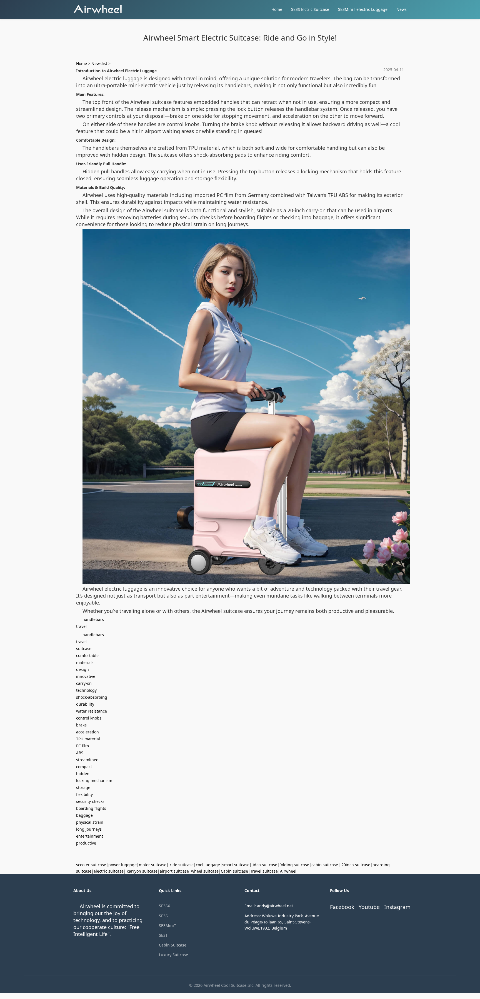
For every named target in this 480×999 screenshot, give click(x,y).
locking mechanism (94, 780)
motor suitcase (152, 864)
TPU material (88, 738)
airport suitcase (174, 871)
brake (81, 725)
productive (86, 843)
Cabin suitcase (234, 871)
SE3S (163, 915)
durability (85, 704)
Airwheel (288, 871)
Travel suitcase (264, 871)
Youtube (369, 907)
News (401, 9)
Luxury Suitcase (173, 954)
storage (83, 787)
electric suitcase (109, 871)
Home (276, 9)
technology (86, 690)
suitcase (83, 648)
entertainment (89, 836)
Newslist (99, 63)
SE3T (163, 935)
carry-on (84, 683)
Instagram (397, 907)
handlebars (93, 619)
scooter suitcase (91, 864)
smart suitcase (235, 864)
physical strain (89, 822)
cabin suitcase (324, 864)
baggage (84, 815)
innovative (85, 676)
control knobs (88, 718)
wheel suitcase (205, 871)
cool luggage (208, 864)
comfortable (87, 655)
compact (84, 766)
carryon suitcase (142, 871)
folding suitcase (294, 864)
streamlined (87, 759)
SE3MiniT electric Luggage (363, 9)
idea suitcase (265, 864)
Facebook (342, 907)
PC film (82, 745)
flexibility (84, 794)
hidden (82, 773)
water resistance (91, 711)
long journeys (89, 829)
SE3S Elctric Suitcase (310, 9)
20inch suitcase (355, 864)
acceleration (87, 732)
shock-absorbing (91, 697)
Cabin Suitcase (172, 945)
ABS (79, 752)
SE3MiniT (167, 925)
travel (81, 626)
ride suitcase (182, 864)
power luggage (122, 864)
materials (85, 662)
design (82, 669)
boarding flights (91, 808)
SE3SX (164, 905)
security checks (90, 801)
